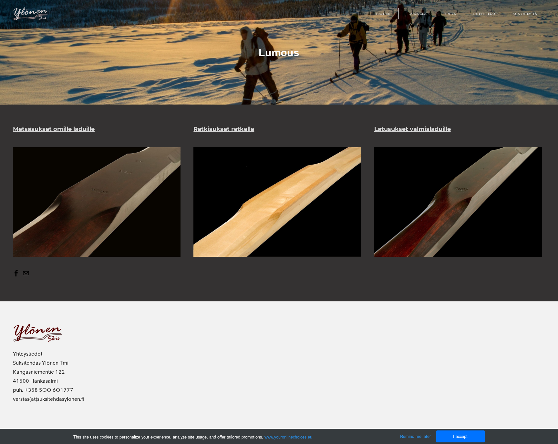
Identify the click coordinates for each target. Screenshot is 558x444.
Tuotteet (384, 13)
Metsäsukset (54, 129)
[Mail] (26, 273)
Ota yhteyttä (525, 13)
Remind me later (415, 436)
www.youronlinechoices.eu (288, 437)
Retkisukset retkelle (223, 129)
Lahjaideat (418, 13)
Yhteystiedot (484, 13)
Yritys (450, 13)
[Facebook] (16, 273)
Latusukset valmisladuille (412, 129)
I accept (460, 436)
